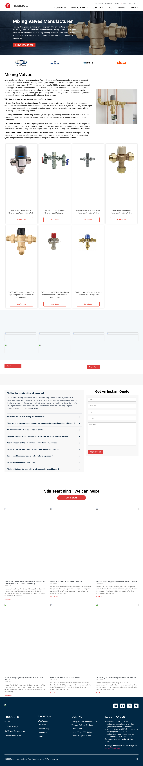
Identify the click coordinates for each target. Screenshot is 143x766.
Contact (122, 8)
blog (133, 8)
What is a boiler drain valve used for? (66, 581)
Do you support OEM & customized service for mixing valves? (32, 443)
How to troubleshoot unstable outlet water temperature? (30, 456)
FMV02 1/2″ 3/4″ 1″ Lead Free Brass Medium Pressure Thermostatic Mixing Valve (55, 294)
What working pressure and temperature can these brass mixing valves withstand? (41, 423)
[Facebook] (122, 706)
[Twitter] (136, 706)
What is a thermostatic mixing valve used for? (25, 393)
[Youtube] (115, 706)
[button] (7, 63)
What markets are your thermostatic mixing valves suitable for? (33, 449)
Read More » (8, 599)
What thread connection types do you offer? (25, 430)
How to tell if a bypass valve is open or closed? (117, 581)
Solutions (98, 8)
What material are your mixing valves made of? (26, 417)
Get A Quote (21, 220)
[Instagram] (129, 706)
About (110, 8)
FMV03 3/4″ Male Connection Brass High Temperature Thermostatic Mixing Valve (21, 294)
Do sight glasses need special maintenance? (116, 677)
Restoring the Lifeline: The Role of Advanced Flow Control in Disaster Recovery (25, 582)
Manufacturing (78, 8)
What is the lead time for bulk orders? (22, 462)
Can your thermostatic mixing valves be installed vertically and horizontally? (38, 436)
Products (58, 8)
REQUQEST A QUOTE (24, 45)
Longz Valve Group (112, 748)
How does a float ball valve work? (65, 677)
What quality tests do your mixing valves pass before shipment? (33, 469)
